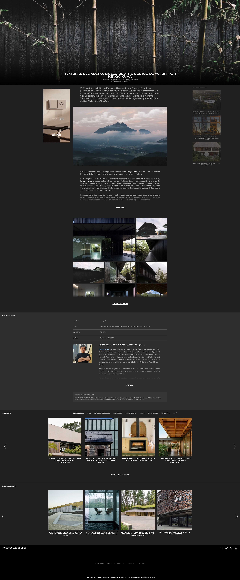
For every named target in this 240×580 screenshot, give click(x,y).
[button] (5, 446)
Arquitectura (78, 413)
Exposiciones (153, 413)
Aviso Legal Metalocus (116, 577)
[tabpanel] (120, 447)
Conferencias (130, 413)
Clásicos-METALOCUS (102, 413)
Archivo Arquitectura (120, 474)
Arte (89, 413)
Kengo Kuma (132, 172)
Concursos (117, 413)
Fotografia (166, 413)
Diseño (142, 413)
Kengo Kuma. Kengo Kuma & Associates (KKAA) (122, 345)
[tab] (78, 413)
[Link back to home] (14, 548)
